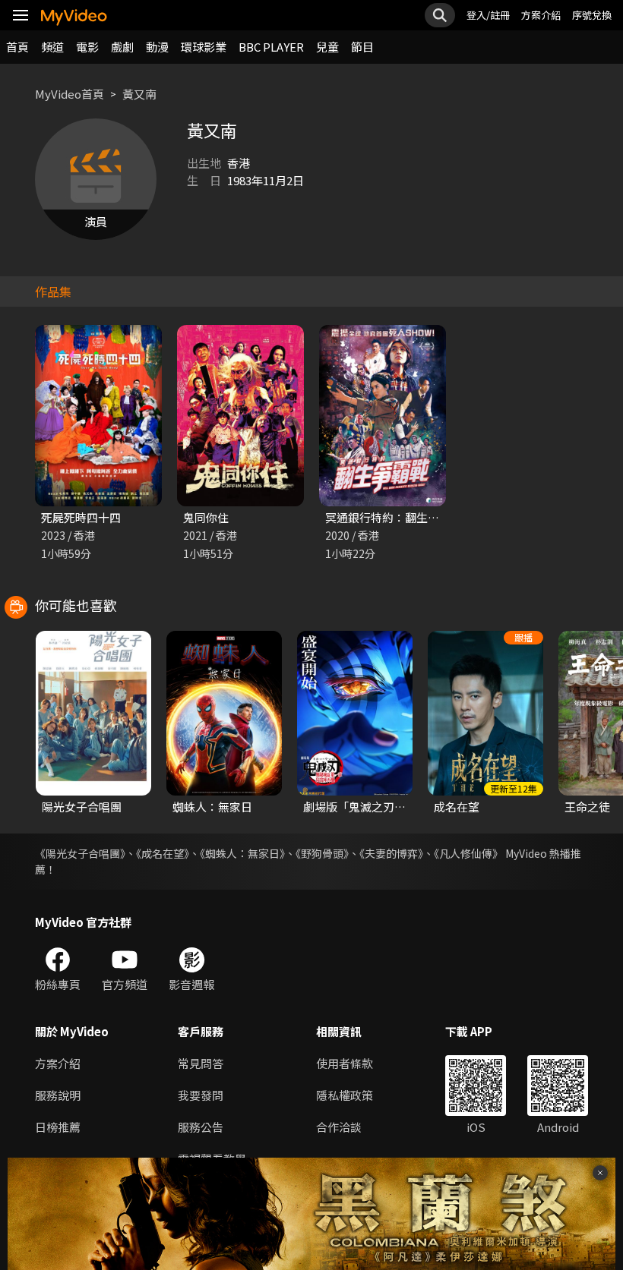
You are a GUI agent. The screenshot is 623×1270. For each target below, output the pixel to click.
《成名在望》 (162, 853)
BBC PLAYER (271, 47)
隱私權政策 (344, 1095)
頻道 (52, 47)
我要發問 (200, 1095)
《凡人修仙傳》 (468, 853)
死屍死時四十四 (81, 517)
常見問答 (200, 1063)
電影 (87, 47)
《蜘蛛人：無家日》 (242, 853)
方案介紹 (541, 15)
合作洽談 (339, 1127)
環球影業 (203, 47)
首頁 (17, 47)
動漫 (157, 47)
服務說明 (58, 1095)
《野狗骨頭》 (322, 853)
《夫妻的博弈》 (391, 853)
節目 (362, 47)
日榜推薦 (58, 1127)
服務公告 (200, 1127)
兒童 (327, 47)
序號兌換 (592, 15)
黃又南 (139, 94)
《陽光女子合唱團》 (80, 853)
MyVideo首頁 (69, 94)
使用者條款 (344, 1063)
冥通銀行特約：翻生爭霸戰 (393, 517)
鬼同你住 (206, 517)
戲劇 (122, 47)
